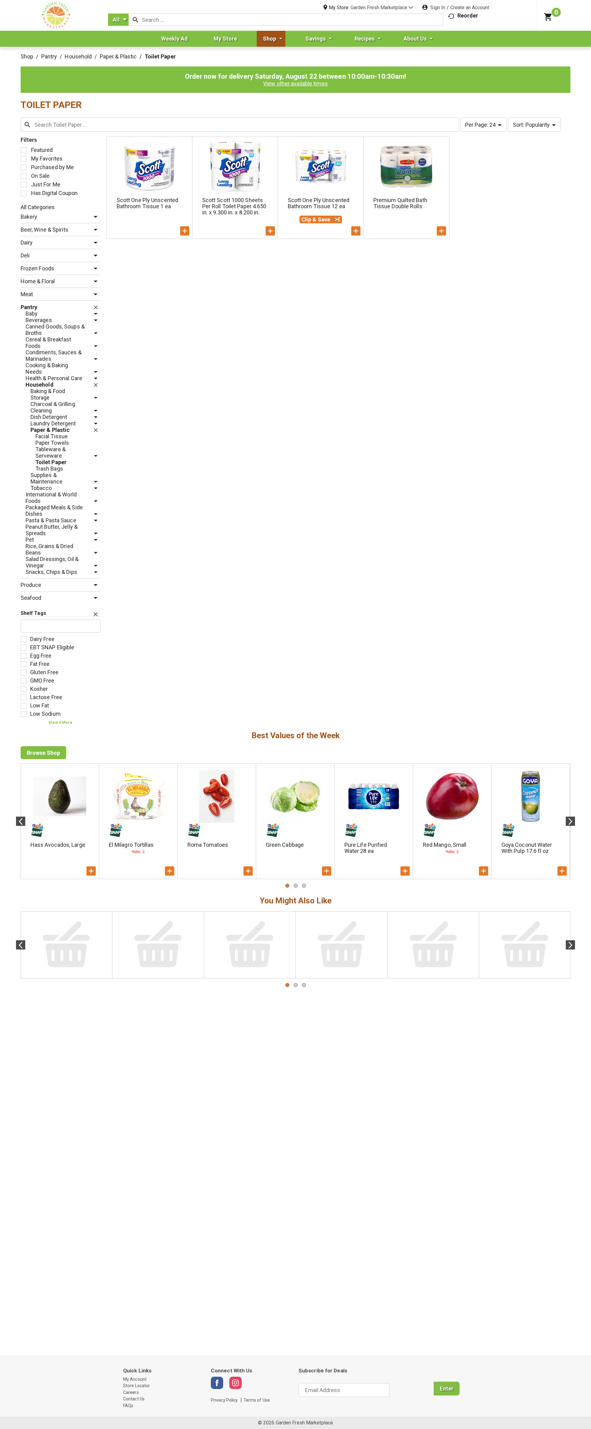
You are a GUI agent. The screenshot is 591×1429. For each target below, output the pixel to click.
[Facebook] (217, 1383)
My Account (135, 1379)
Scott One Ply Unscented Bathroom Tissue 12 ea (318, 203)
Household (78, 56)
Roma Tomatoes (207, 845)
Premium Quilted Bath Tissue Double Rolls (400, 203)
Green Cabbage (285, 845)
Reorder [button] (467, 15)
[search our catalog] (135, 20)
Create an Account (469, 7)
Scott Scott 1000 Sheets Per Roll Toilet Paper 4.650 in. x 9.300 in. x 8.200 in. (234, 206)
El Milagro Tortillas (131, 845)
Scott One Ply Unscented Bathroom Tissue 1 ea (147, 203)
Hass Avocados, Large (57, 845)
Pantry (49, 56)
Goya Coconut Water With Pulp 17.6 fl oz (526, 848)
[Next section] (570, 821)
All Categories (38, 207)
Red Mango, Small (445, 845)
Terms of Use (256, 1400)
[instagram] (235, 1383)
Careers (131, 1392)
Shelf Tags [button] (33, 613)
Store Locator (136, 1385)
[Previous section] (20, 821)
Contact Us (134, 1398)
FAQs (128, 1405)
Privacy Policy (224, 1400)
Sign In (437, 7)
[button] (382, 7)
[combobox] (118, 20)
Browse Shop (43, 753)
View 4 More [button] (60, 722)
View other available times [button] (295, 83)
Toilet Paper (160, 56)
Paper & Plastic (118, 56)
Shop (27, 56)
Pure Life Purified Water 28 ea (365, 848)
